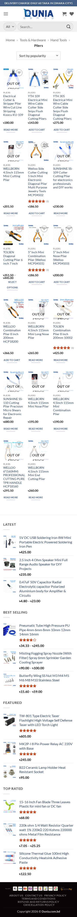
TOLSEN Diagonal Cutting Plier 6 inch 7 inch (13, 258)
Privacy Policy (55, 895)
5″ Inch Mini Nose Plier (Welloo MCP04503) (61, 258)
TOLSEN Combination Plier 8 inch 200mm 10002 (63, 332)
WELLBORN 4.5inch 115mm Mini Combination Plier (63, 406)
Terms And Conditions (38, 898)
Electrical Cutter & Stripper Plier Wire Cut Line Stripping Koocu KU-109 (13, 105)
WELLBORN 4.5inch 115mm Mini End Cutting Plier (38, 473)
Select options (12, 285)
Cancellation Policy (39, 904)
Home (10, 40)
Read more (11, 129)
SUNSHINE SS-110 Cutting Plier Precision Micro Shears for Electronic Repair (13, 408)
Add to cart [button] (37, 129)
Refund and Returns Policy (38, 901)
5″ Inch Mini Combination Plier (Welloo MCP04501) (37, 258)
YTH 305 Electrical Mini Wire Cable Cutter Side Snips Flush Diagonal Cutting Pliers (63, 107)
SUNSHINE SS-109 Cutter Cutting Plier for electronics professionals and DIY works (63, 178)
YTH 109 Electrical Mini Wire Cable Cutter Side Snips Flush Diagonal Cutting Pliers (37, 107)
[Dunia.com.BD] (38, 14)
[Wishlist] (72, 14)
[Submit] (68, 26)
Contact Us (33, 895)
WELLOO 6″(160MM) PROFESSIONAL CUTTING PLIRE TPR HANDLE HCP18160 (14, 477)
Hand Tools (58, 40)
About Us (16, 895)
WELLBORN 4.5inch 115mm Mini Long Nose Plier (38, 332)
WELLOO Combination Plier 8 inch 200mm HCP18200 (12, 334)
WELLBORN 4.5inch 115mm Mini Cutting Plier (13, 174)
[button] (5, 14)
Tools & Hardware (33, 40)
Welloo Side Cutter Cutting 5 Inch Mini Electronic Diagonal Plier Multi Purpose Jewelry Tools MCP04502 (37, 182)
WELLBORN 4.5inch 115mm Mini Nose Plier (38, 402)
